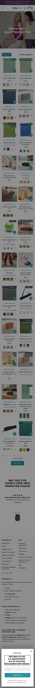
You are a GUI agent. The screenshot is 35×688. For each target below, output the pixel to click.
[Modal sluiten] (31, 651)
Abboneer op (17, 675)
